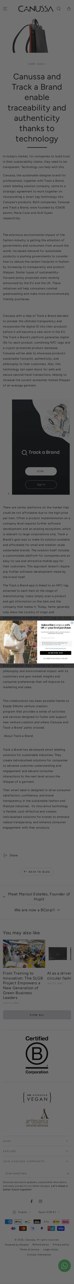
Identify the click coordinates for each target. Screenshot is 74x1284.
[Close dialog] (72, 622)
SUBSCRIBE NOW (55, 653)
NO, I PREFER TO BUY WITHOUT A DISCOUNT (55, 658)
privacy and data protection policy (58, 648)
